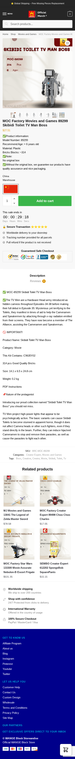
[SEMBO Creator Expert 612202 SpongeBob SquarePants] (55, 544)
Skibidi (51, 458)
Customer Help (11, 687)
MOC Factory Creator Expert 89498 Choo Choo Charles (55, 515)
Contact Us (9, 692)
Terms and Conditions (15, 707)
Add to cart (45, 201)
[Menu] (5, 14)
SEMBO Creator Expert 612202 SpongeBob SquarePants (54, 568)
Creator (36, 458)
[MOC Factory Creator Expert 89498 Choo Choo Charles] (55, 491)
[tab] (37, 276)
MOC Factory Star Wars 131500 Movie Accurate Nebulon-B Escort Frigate (19, 568)
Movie (44, 458)
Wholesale (8, 702)
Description (37, 275)
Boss (18, 458)
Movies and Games (27, 34)
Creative (27, 458)
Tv (64, 458)
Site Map (8, 717)
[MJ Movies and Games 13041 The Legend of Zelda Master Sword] (19, 491)
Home (5, 34)
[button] (66, 750)
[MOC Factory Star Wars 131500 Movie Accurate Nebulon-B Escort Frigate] (19, 544)
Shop (13, 34)
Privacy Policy (11, 712)
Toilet (59, 458)
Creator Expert (33, 455)
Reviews (37, 281)
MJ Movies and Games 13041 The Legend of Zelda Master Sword (17, 515)
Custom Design (11, 697)
